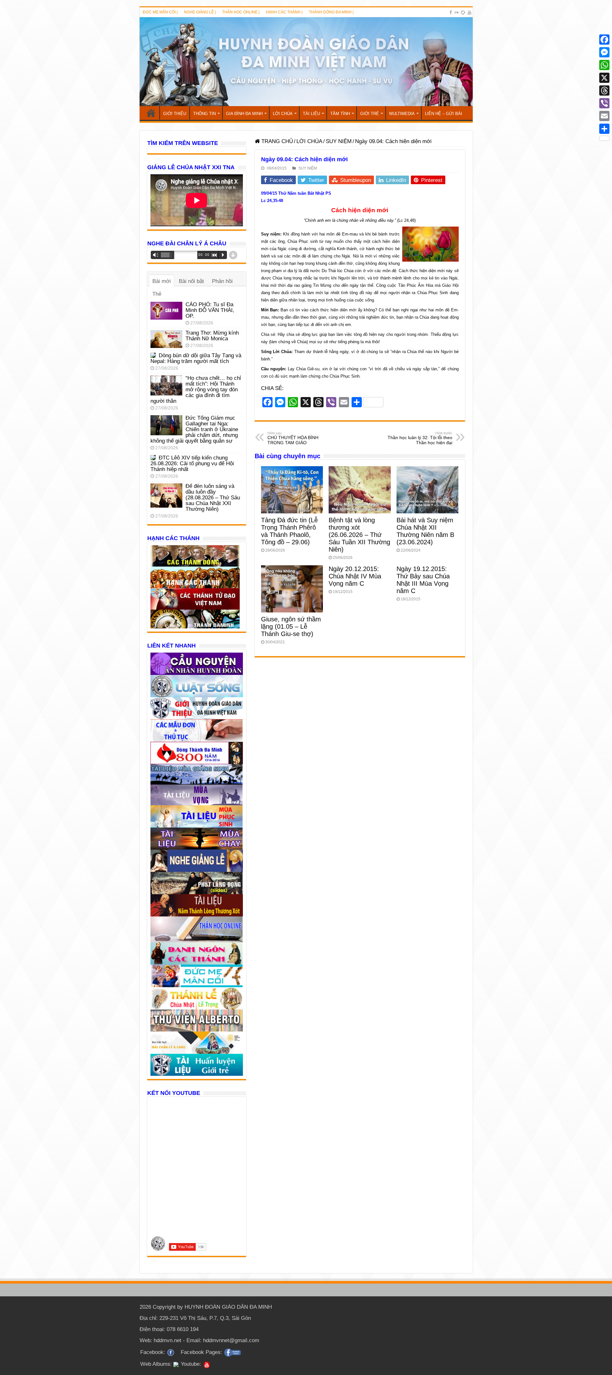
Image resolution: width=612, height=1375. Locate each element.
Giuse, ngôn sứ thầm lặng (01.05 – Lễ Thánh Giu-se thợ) (291, 626)
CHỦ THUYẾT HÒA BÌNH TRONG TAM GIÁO (292, 438)
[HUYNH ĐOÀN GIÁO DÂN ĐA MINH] (306, 61)
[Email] (604, 116)
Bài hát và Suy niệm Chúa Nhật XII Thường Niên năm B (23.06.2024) (425, 531)
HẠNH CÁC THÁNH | (284, 12)
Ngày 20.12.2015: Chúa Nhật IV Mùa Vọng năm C (355, 576)
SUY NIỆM (339, 141)
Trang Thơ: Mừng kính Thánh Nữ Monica (212, 336)
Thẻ (156, 294)
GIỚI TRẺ (369, 113)
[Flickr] (456, 12)
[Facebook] (451, 12)
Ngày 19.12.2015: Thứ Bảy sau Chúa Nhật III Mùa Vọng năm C (423, 579)
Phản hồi (222, 281)
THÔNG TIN (204, 113)
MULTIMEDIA (402, 113)
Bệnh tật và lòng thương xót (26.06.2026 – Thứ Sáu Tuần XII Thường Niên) (359, 535)
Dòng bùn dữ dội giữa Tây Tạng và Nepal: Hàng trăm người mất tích (195, 358)
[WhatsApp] (604, 65)
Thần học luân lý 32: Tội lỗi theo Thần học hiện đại (420, 438)
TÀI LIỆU (311, 113)
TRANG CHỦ (151, 112)
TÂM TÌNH (340, 113)
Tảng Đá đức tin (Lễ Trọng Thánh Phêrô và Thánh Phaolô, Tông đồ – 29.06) (289, 531)
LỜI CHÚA (283, 113)
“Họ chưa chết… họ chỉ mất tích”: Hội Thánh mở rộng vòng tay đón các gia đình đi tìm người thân (195, 389)
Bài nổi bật (191, 281)
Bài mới (161, 281)
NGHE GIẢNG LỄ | (200, 12)
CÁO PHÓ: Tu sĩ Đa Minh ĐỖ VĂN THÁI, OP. (210, 310)
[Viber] (604, 103)
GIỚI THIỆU (174, 113)
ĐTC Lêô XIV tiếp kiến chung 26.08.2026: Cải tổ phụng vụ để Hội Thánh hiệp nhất (192, 463)
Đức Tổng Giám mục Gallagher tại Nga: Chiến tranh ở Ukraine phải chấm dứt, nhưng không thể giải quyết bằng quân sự (194, 429)
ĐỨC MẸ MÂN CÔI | (160, 12)
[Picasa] (463, 12)
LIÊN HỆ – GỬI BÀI (443, 113)
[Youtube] (469, 12)
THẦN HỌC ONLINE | (240, 12)
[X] (604, 77)
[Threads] (604, 90)
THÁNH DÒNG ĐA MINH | (331, 12)
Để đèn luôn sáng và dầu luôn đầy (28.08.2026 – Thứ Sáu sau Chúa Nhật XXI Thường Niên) (213, 497)
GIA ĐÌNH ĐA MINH (244, 113)
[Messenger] (604, 52)
